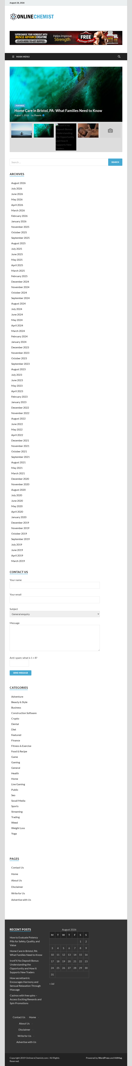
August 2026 (18, 182)
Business (16, 707)
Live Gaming (18, 784)
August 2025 (18, 243)
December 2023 (20, 347)
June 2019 (17, 549)
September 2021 (20, 456)
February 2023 (19, 396)
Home (14, 778)
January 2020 (18, 517)
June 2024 (17, 314)
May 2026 (17, 199)
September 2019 (20, 538)
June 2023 (17, 380)
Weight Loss (18, 828)
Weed (14, 822)
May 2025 (17, 259)
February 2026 (19, 215)
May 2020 (17, 506)
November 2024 (20, 287)
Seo (13, 795)
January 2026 (18, 221)
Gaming (15, 762)
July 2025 (16, 248)
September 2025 (20, 237)
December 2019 (20, 522)
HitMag (118, 1057)
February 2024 (19, 336)
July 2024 (16, 308)
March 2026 (18, 210)
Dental (15, 723)
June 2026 (17, 193)
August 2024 (18, 303)
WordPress (104, 1057)
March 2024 (18, 330)
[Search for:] (66, 162)
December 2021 (20, 440)
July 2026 (16, 188)
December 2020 (20, 478)
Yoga (14, 833)
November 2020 (20, 484)
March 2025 (18, 270)
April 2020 (17, 511)
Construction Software (24, 712)
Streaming (17, 811)
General (15, 767)
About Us (16, 880)
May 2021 (17, 467)
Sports (15, 806)
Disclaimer (17, 886)
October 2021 (19, 451)
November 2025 (20, 226)
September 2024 (20, 297)
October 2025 (19, 232)
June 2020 (17, 500)
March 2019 (18, 560)
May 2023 (17, 385)
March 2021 (18, 473)
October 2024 (19, 292)
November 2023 (20, 352)
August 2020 (18, 489)
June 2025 (17, 254)
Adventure (17, 696)
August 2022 (18, 418)
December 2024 (20, 281)
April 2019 (17, 555)
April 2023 (17, 391)
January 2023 (18, 402)
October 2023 (19, 358)
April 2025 (17, 265)
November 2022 (20, 413)
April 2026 (17, 204)
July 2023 (16, 374)
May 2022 (17, 429)
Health (15, 773)
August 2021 (18, 462)
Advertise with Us (21, 899)
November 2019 (20, 528)
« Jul (51, 983)
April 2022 (17, 434)
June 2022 (17, 423)
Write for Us (18, 893)
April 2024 (17, 325)
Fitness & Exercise (21, 745)
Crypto (15, 718)
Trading (15, 817)
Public (14, 789)
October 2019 (19, 533)
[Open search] (119, 56)
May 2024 (17, 319)
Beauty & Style (19, 702)
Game (14, 756)
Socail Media (18, 800)
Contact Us (17, 867)
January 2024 (18, 341)
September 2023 (20, 363)
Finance (15, 740)
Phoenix (38, 115)
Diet (13, 729)
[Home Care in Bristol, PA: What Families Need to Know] (66, 94)
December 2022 (20, 407)
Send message (20, 673)
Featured (20, 105)
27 (69, 967)
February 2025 (19, 276)
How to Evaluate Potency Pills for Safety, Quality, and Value (25, 941)
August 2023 (18, 369)
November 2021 (20, 445)
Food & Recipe (19, 751)
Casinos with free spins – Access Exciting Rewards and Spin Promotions (26, 999)
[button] (117, 94)
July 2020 (16, 495)
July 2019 (16, 544)
